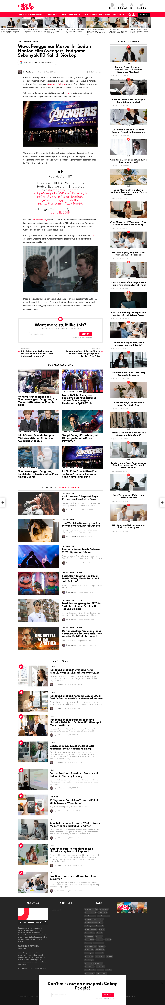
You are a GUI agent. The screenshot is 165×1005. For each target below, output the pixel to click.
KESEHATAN (23, 467)
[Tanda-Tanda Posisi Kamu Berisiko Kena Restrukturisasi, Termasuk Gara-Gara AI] (128, 450)
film (92, 235)
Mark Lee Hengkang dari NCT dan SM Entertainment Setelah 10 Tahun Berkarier (82, 606)
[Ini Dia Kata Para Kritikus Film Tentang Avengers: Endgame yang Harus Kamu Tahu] (82, 457)
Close (161, 983)
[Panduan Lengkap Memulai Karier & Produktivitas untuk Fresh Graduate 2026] (33, 676)
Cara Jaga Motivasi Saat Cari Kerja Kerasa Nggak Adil (75, 31)
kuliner (102, 946)
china (102, 929)
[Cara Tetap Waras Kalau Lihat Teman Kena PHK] (128, 482)
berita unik (103, 912)
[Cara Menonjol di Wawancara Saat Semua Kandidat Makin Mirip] (118, 22)
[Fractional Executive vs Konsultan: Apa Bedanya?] (33, 882)
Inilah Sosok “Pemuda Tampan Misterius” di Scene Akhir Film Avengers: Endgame (36, 438)
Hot (132, 8)
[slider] (31, 922)
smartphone (102, 973)
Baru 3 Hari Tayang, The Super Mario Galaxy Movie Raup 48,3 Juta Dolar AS (80, 579)
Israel (109, 939)
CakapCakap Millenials (95, 919)
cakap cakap (104, 916)
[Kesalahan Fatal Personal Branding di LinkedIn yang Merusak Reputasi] (33, 854)
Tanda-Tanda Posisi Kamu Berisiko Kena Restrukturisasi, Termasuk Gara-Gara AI (128, 465)
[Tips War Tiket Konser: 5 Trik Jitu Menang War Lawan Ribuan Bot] (38, 530)
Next (164, 27)
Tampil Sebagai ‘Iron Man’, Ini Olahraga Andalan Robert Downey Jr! (80, 438)
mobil (110, 956)
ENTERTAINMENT (69, 391)
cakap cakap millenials (94, 922)
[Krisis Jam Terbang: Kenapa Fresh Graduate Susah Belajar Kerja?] (128, 300)
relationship (91, 970)
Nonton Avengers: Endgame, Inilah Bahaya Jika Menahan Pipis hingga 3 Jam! (38, 474)
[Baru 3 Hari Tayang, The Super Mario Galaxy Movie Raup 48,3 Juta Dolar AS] (38, 583)
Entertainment (35, 15)
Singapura (90, 973)
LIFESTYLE (51, 15)
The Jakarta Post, (39, 219)
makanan (90, 949)
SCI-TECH (62, 15)
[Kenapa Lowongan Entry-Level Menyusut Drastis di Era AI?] (128, 330)
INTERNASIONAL (31, 393)
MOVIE (79, 391)
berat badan (91, 912)
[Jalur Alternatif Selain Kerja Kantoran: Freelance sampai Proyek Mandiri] (97, 22)
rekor (67, 93)
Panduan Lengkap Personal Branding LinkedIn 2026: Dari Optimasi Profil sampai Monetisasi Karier (75, 723)
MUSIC (79, 600)
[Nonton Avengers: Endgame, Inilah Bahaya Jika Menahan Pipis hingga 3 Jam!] (38, 457)
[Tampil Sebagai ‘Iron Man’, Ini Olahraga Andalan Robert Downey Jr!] (82, 421)
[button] (32, 916)
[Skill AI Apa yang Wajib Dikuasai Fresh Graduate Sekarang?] (140, 22)
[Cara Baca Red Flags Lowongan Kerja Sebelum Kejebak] (32, 22)
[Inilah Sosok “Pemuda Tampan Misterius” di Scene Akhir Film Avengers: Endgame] (38, 421)
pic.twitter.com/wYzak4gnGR (60, 203)
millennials (100, 956)
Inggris (100, 939)
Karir (52, 666)
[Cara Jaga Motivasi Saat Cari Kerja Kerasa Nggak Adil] (75, 22)
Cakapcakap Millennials (95, 926)
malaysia (90, 953)
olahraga (90, 960)
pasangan (90, 966)
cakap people (92, 929)
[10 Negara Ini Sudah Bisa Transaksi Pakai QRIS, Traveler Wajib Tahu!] (33, 805)
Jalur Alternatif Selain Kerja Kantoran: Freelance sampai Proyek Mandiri (128, 192)
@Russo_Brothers (70, 196)
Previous (1, 27)
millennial (90, 956)
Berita (22, 15)
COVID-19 (90, 933)
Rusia (109, 970)
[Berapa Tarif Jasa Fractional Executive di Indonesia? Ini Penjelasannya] (33, 779)
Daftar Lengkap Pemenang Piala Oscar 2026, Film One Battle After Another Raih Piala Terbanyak (82, 634)
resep (101, 970)
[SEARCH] (129, 14)
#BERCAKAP (118, 15)
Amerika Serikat (92, 909)
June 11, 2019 (60, 212)
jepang (89, 943)
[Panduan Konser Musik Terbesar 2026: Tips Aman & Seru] (38, 556)
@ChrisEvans (47, 196)
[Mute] (41, 922)
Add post (144, 15)
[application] (33, 916)
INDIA (100, 936)
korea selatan (91, 946)
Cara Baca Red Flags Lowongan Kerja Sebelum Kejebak (32, 31)
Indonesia (90, 939)
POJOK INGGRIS (89, 15)
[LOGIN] (133, 14)
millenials (100, 953)
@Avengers (49, 200)
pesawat (101, 966)
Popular (122, 8)
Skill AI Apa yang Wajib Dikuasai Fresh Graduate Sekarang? (139, 31)
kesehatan (99, 943)
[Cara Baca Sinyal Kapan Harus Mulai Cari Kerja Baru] (128, 390)
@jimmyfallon (69, 200)
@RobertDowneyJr (73, 193)
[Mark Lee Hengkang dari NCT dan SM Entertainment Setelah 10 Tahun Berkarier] (38, 610)
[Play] (21, 922)
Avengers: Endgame (57, 84)
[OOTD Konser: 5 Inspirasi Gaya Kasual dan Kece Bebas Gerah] (38, 503)
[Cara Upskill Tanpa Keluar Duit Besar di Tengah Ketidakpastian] (54, 22)
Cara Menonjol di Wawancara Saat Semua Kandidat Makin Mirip (118, 31)
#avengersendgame (63, 190)
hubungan (90, 936)
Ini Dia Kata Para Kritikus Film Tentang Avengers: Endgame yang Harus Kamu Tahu (79, 474)
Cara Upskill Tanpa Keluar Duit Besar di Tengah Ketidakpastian (53, 31)
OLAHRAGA (76, 431)
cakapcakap (91, 916)
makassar (100, 949)
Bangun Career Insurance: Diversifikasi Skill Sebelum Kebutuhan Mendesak (10, 31)
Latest (112, 8)
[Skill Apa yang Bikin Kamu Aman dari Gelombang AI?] (128, 512)
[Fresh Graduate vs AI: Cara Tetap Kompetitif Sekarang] (128, 360)
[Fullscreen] (45, 922)
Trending (141, 8)
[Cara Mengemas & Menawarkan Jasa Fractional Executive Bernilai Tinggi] (33, 752)
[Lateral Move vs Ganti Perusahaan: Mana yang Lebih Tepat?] (128, 420)
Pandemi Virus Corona (94, 963)
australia (105, 909)
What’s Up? (104, 15)
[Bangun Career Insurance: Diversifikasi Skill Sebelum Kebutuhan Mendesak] (11, 22)
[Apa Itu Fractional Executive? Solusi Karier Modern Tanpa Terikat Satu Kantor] (33, 829)
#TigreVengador (45, 193)
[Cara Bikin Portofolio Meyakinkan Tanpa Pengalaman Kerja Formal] (128, 270)
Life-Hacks (74, 15)
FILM (100, 933)
